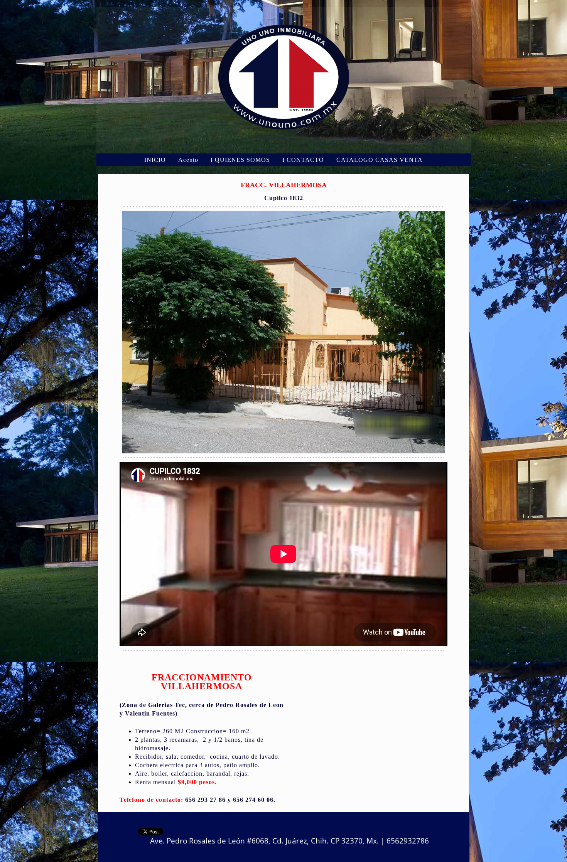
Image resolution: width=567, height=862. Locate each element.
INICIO (155, 160)
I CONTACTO (303, 160)
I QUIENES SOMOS (240, 160)
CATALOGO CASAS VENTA (379, 160)
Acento (188, 160)
